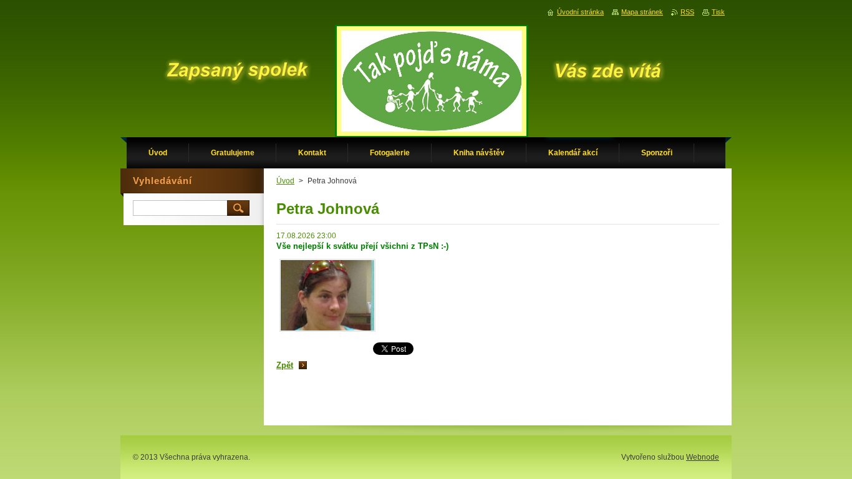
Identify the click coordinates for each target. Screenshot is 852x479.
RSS (687, 12)
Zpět (284, 365)
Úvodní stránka (580, 12)
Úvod (285, 181)
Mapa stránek (642, 12)
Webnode (702, 457)
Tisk (718, 12)
